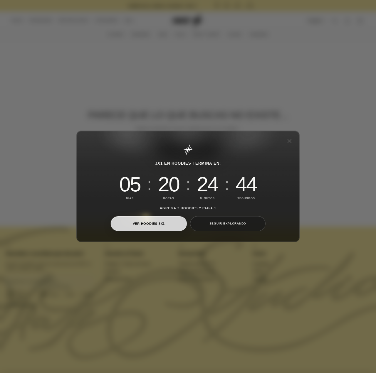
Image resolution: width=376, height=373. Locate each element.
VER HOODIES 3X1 (149, 223)
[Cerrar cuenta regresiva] (289, 140)
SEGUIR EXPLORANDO (227, 223)
